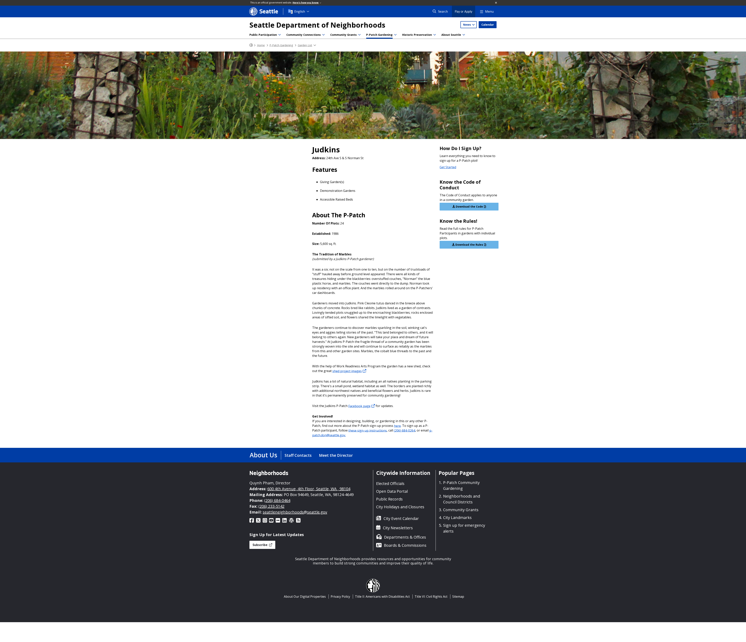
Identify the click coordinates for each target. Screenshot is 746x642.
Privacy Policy (340, 596)
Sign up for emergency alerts (464, 528)
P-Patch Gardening (379, 35)
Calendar (487, 24)
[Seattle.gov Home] (251, 45)
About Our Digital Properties (305, 596)
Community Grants (343, 35)
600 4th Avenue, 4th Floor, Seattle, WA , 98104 (308, 488)
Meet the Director (336, 455)
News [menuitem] (467, 24)
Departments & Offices (405, 537)
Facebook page (359, 406)
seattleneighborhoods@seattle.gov (295, 512)
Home (261, 45)
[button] (496, 3)
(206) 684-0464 (277, 500)
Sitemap (458, 596)
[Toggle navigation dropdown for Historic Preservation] (435, 35)
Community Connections (303, 35)
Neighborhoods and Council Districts (461, 499)
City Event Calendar (401, 518)
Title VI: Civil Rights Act (431, 596)
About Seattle (451, 35)
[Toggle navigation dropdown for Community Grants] (359, 35)
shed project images (347, 371)
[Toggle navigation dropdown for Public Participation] (279, 35)
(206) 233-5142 (271, 506)
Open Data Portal (392, 491)
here (397, 426)
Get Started (448, 167)
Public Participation (263, 35)
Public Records (389, 499)
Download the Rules (469, 244)
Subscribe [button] (260, 545)
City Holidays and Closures (400, 506)
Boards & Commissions (405, 545)
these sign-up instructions (367, 430)
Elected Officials (390, 483)
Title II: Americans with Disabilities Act (382, 596)
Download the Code (469, 206)
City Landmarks (457, 517)
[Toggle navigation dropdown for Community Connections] (323, 35)
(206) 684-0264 (404, 430)
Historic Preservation (417, 35)
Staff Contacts (298, 455)
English (299, 11)
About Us (263, 455)
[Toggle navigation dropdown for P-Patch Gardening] (395, 35)
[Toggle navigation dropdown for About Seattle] (464, 35)
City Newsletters (398, 527)
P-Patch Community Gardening (461, 485)
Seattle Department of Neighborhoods (317, 25)
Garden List (305, 45)
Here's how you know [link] (306, 2)
